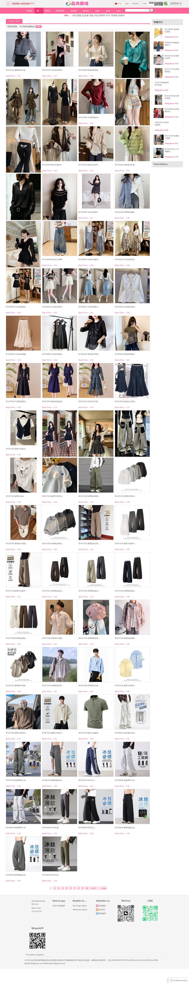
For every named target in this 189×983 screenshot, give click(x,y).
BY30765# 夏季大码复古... (16, 449)
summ (74, 10)
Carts (144, 4)
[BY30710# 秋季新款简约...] (59, 664)
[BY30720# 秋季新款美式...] (96, 569)
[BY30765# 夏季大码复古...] (23, 427)
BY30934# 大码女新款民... (125, 259)
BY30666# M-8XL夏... (51, 828)
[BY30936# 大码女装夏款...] (96, 238)
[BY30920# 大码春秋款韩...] (132, 285)
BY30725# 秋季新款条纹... (52, 544)
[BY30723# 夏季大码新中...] (132, 522)
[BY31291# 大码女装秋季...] (59, 49)
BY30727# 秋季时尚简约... (125, 496)
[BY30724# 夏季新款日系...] (96, 522)
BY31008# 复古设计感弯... (52, 259)
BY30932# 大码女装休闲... (52, 307)
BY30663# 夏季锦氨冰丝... (125, 828)
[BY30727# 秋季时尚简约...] (132, 475)
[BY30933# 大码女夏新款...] (23, 285)
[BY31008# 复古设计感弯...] (59, 238)
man (97, 10)
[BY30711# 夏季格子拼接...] (23, 664)
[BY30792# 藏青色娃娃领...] (59, 380)
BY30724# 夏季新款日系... (89, 544)
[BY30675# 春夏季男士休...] (23, 759)
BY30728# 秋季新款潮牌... (89, 496)
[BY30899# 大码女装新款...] (59, 333)
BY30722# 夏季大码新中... (16, 591)
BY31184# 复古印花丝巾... (52, 165)
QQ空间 (102, 910)
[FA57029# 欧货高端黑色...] (23, 197)
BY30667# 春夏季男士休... (16, 828)
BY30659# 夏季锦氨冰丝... (16, 875)
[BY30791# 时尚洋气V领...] (96, 380)
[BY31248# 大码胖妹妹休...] (96, 96)
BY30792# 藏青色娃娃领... (52, 402)
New (47, 10)
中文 (120, 4)
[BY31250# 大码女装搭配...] (59, 102)
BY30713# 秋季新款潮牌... (125, 638)
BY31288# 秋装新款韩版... (89, 70)
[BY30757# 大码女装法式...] (96, 433)
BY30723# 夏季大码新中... (125, 544)
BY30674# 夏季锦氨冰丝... (52, 780)
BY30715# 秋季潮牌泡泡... (89, 638)
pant (108, 10)
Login (126, 4)
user (119, 10)
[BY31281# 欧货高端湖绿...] (132, 55)
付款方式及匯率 (59, 906)
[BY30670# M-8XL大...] (96, 759)
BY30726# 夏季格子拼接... (16, 544)
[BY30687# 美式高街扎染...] (132, 711)
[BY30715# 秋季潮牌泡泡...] (96, 617)
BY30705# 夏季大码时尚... (125, 686)
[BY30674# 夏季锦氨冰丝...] (59, 759)
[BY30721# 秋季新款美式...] (59, 569)
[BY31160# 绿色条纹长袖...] (132, 143)
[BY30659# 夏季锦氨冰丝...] (23, 853)
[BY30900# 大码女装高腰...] (23, 333)
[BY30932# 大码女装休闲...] (59, 285)
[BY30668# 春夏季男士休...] (132, 759)
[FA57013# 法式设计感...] (59, 197)
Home (29, 10)
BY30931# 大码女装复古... (89, 307)
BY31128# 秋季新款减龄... (125, 212)
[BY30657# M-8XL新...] (59, 853)
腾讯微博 (102, 913)
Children (60, 10)
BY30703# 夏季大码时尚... (52, 733)
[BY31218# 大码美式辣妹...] (132, 102)
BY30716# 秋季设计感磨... (52, 638)
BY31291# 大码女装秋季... (52, 70)
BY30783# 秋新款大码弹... (125, 402)
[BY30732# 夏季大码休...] (23, 475)
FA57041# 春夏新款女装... (16, 70)
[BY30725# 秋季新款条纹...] (59, 522)
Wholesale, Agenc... (80, 910)
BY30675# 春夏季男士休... (16, 780)
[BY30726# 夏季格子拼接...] (23, 522)
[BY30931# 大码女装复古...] (96, 285)
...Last (103, 888)
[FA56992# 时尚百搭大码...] (132, 433)
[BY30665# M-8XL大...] (96, 806)
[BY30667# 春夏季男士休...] (23, 806)
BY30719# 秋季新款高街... (125, 591)
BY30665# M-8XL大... (87, 828)
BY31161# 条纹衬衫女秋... (89, 165)
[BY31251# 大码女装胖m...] (23, 102)
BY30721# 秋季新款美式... (52, 591)
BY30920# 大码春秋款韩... (125, 307)
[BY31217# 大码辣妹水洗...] (23, 149)
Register (135, 4)
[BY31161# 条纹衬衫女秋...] (96, 143)
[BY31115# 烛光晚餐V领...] (23, 244)
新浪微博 (102, 906)
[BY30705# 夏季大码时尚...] (132, 664)
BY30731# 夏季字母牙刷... (52, 496)
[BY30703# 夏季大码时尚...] (59, 711)
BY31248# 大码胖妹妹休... (89, 117)
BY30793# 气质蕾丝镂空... (16, 402)
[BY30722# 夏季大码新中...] (23, 569)
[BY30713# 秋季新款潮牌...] (132, 617)
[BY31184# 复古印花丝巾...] (59, 143)
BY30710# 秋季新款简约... (52, 686)
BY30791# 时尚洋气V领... (89, 402)
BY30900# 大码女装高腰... (16, 354)
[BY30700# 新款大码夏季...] (96, 711)
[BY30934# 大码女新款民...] (132, 238)
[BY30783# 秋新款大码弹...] (132, 380)
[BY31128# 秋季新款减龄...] (132, 191)
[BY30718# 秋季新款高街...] (23, 617)
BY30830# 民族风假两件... (125, 354)
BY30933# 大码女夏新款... (16, 307)
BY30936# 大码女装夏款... (89, 259)
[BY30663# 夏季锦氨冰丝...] (132, 806)
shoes (86, 10)
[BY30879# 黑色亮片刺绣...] (96, 333)
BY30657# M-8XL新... (51, 875)
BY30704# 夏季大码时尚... (16, 733)
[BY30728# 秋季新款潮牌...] (96, 475)
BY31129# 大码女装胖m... (89, 212)
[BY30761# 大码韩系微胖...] (59, 433)
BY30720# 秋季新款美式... (89, 591)
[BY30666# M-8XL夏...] (59, 806)
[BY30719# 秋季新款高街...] (132, 569)
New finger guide (79, 906)
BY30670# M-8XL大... (87, 780)
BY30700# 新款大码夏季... (89, 733)
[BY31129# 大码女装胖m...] (96, 191)
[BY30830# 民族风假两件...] (132, 333)
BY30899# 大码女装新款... (52, 354)
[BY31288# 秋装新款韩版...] (96, 49)
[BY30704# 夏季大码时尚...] (23, 711)
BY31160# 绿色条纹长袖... (125, 165)
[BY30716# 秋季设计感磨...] (59, 617)
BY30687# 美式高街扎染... (125, 733)
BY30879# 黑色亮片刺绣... (89, 354)
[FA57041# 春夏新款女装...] (23, 49)
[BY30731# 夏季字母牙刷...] (59, 475)
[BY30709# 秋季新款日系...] (96, 664)
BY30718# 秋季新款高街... (16, 638)
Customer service (180, 980)
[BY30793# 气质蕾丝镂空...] (23, 380)
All (38, 10)
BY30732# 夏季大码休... (15, 496)
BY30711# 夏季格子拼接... (16, 686)
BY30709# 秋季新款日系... (89, 686)
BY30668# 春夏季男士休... (125, 780)
